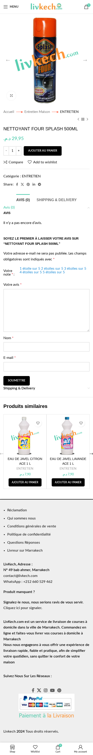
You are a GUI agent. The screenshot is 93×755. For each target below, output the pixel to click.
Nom (8, 338)
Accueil (9, 112)
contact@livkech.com (20, 576)
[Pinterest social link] (28, 184)
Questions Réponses (23, 542)
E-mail (9, 358)
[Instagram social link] (45, 690)
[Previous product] (78, 119)
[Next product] (87, 119)
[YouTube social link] (52, 690)
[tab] (23, 199)
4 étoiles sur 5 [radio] (31, 272)
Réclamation (17, 510)
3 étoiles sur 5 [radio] (75, 268)
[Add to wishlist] (38, 423)
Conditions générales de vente (31, 526)
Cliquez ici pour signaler (22, 608)
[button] (25, 482)
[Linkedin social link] (34, 184)
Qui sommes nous (21, 518)
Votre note (8, 272)
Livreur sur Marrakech (25, 550)
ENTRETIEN (69, 112)
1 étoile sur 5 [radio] (30, 268)
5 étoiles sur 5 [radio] (54, 272)
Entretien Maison (37, 112)
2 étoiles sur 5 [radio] (52, 268)
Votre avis (12, 284)
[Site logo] (46, 6)
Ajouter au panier (42, 150)
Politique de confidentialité (29, 534)
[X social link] (22, 184)
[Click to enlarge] (11, 95)
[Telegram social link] (39, 184)
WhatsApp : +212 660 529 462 (27, 582)
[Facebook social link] (17, 184)
